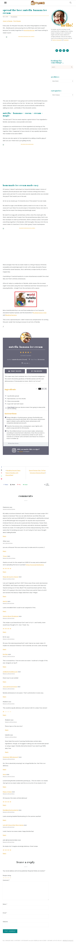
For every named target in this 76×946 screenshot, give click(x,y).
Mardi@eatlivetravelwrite (10, 810)
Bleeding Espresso (11, 315)
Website (5, 921)
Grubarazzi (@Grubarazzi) (10, 757)
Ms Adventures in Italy (39, 312)
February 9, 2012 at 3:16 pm (8, 603)
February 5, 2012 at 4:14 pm (8, 842)
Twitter (54, 40)
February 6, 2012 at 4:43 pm (8, 703)
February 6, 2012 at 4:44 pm (11, 722)
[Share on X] (1, 470)
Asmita (5, 601)
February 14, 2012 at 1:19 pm (9, 578)
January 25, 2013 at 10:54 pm (9, 509)
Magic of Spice (7, 792)
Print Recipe (17, 21)
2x (42, 388)
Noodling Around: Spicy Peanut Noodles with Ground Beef (13, 473)
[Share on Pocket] (1, 478)
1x (39, 388)
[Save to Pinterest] (1, 473)
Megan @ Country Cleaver (10, 577)
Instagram (58, 40)
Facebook (66, 40)
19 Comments (14, 16)
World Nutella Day (29, 30)
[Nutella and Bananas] (26, 162)
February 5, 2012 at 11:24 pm (9, 776)
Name (5, 904)
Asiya (4, 774)
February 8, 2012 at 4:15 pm (8, 618)
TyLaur (5, 556)
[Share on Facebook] (1, 467)
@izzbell (21, 451)
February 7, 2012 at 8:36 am (8, 639)
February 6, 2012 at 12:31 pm (9, 759)
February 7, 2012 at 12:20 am (9, 656)
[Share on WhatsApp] (1, 475)
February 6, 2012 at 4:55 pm (11, 737)
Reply (4, 536)
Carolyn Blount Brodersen (10, 616)
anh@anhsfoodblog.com (10, 671)
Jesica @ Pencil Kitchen (10, 686)
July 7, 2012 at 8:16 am (8, 543)
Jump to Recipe (7, 21)
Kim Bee (5, 654)
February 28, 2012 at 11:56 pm (9, 558)
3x (45, 388)
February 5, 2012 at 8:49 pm (8, 812)
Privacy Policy (68, 940)
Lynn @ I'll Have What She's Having (13, 825)
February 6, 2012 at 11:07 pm (9, 673)
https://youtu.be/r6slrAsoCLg (35, 565)
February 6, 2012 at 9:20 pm (8, 688)
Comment (6, 880)
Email (5, 913)
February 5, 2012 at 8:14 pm (8, 827)
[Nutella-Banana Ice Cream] (26, 66)
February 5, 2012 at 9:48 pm (8, 793)
